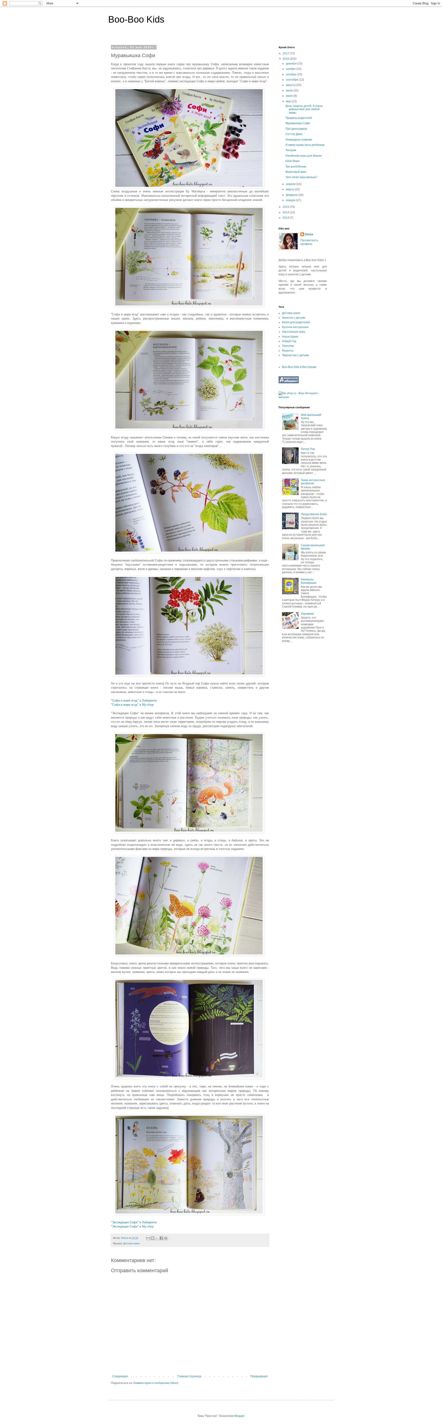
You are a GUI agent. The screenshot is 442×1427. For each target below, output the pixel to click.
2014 (286, 212)
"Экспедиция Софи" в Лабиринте (134, 1222)
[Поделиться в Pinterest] (165, 1238)
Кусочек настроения (295, 327)
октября (291, 74)
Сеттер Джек (293, 134)
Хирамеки (307, 613)
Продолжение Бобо (314, 514)
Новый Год (289, 341)
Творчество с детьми (295, 355)
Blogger (239, 1416)
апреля (291, 184)
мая (289, 101)
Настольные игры (293, 331)
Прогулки (288, 345)
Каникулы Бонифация (308, 581)
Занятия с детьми (293, 317)
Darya (309, 234)
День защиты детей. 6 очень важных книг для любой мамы (304, 109)
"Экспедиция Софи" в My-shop (132, 1226)
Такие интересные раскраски (313, 482)
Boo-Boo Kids (136, 19)
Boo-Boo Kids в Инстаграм (299, 367)
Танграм (290, 150)
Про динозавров (296, 128)
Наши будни (290, 336)
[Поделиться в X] (157, 1238)
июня (290, 95)
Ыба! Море (292, 161)
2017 (286, 53)
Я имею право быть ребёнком (304, 145)
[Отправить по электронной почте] (148, 1238)
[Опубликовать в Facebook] (161, 1238)
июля (290, 90)
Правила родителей (298, 118)
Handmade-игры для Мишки (303, 155)
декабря (291, 63)
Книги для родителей (296, 322)
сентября (292, 79)
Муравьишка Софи (297, 123)
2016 (286, 58)
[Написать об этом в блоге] (152, 1238)
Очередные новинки (298, 139)
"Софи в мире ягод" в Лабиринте (134, 700)
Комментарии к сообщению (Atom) (156, 1383)
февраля (292, 195)
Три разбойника (295, 166)
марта (290, 189)
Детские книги (131, 1243)
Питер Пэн (308, 449)
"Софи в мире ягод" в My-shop (132, 704)
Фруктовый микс (295, 171)
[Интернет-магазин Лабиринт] (289, 382)
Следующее (120, 1376)
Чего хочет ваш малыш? (301, 177)
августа (291, 85)
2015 (286, 206)
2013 (286, 217)
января (291, 200)
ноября (291, 68)
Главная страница (189, 1376)
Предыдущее (259, 1376)
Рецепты (288, 350)
